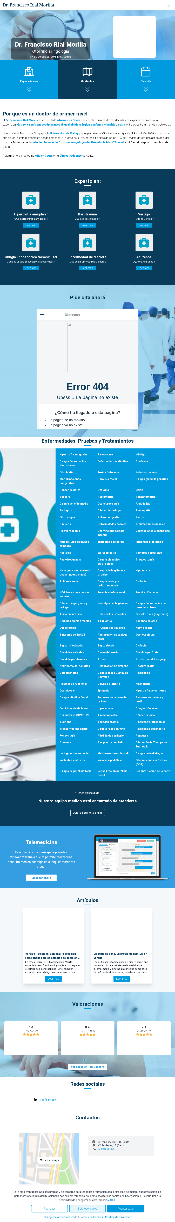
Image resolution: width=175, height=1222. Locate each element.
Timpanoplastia (108, 715)
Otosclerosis (68, 627)
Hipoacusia (143, 570)
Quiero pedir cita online (88, 812)
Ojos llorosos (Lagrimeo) (152, 614)
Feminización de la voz (74, 708)
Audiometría (105, 496)
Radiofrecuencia (70, 559)
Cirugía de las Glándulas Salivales (113, 675)
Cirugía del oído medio (74, 503)
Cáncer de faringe (109, 510)
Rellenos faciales (147, 472)
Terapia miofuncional (111, 592)
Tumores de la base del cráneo (112, 699)
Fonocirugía (67, 735)
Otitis (139, 490)
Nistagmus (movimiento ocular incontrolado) (75, 572)
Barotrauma (105, 454)
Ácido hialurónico (71, 614)
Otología (103, 490)
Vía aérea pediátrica (110, 760)
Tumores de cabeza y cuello (149, 699)
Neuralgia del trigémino (113, 603)
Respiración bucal (147, 592)
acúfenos (97, 124)
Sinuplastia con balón (111, 742)
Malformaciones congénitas (70, 481)
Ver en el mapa (49, 1160)
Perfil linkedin (48, 1099)
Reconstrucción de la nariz (153, 771)
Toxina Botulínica (108, 472)
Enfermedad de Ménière (113, 461)
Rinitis (140, 517)
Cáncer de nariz (70, 490)
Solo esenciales (87, 1208)
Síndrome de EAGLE (72, 634)
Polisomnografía (108, 517)
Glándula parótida (147, 652)
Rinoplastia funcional (73, 683)
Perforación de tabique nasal (112, 636)
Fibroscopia (67, 517)
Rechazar (49, 1208)
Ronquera (142, 735)
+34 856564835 (106, 1148)
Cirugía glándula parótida (152, 479)
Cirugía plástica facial (74, 697)
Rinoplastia (143, 672)
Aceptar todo (126, 1208)
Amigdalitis (143, 503)
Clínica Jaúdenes (70, 155)
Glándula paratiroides (73, 659)
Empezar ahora (41, 877)
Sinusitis (65, 524)
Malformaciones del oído (114, 753)
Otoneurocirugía (108, 503)
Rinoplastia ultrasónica (150, 722)
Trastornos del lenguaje (151, 659)
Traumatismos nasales (150, 524)
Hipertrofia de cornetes (151, 690)
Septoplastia (106, 645)
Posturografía (145, 666)
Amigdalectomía (108, 722)
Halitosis (65, 552)
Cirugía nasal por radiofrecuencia (108, 583)
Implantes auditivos (72, 760)
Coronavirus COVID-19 (74, 715)
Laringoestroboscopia (74, 753)
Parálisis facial (107, 479)
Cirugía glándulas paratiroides (109, 561)
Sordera (65, 496)
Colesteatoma (69, 672)
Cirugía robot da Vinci (111, 728)
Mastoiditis (143, 683)
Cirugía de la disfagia (149, 753)
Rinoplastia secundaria (150, 728)
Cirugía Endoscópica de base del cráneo (151, 605)
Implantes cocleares (111, 541)
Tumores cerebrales (149, 552)
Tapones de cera (146, 621)
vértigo (21, 124)
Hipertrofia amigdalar (73, 454)
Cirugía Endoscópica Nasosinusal (73, 463)
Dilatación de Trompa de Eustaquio (151, 744)
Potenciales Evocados (112, 614)
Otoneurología (145, 634)
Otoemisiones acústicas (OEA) (151, 762)
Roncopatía (143, 510)
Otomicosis (67, 690)
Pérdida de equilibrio (111, 735)
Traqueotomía (145, 559)
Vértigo (140, 454)
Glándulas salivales (72, 652)
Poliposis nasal (69, 581)
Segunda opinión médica (75, 621)
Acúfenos (142, 461)
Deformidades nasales (112, 524)
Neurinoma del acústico (75, 666)
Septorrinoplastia (71, 645)
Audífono (65, 722)
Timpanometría (146, 496)
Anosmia (65, 742)
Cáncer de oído (145, 715)
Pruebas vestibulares (111, 627)
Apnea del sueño (108, 652)
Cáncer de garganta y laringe (73, 605)
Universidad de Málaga (64, 133)
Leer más (31, 225)
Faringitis (66, 510)
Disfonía (141, 581)
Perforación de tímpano (113, 666)
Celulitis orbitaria (109, 683)
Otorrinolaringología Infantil (111, 533)
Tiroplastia (105, 621)
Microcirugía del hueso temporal (74, 544)
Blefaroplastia (107, 552)
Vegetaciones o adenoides (153, 531)
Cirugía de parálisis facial (76, 771)
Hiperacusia (105, 708)
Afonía (102, 659)
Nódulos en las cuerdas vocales (75, 594)
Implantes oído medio (149, 541)
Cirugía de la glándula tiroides (111, 572)
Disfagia (141, 645)
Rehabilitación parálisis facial (112, 773)
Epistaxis (103, 690)
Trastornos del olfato (74, 728)
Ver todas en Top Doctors (87, 1066)
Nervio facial (144, 627)
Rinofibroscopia (70, 531)
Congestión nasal (147, 708)
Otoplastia (66, 472)
